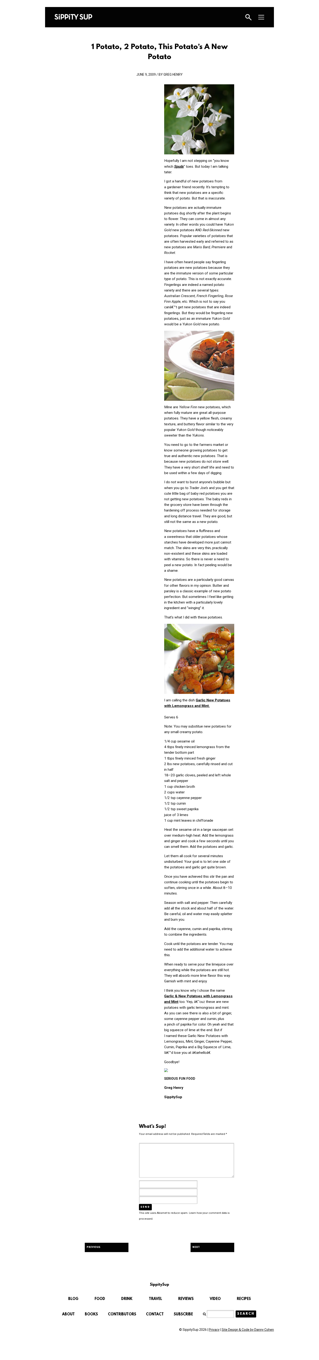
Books (91, 1314)
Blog (73, 1299)
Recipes (244, 1299)
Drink (126, 1299)
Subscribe (183, 1314)
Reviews (186, 1299)
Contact (155, 1314)
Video (215, 1299)
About (68, 1314)
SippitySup (73, 17)
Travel (155, 1299)
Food (100, 1299)
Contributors (122, 1314)
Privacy (214, 1330)
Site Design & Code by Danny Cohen (248, 1330)
